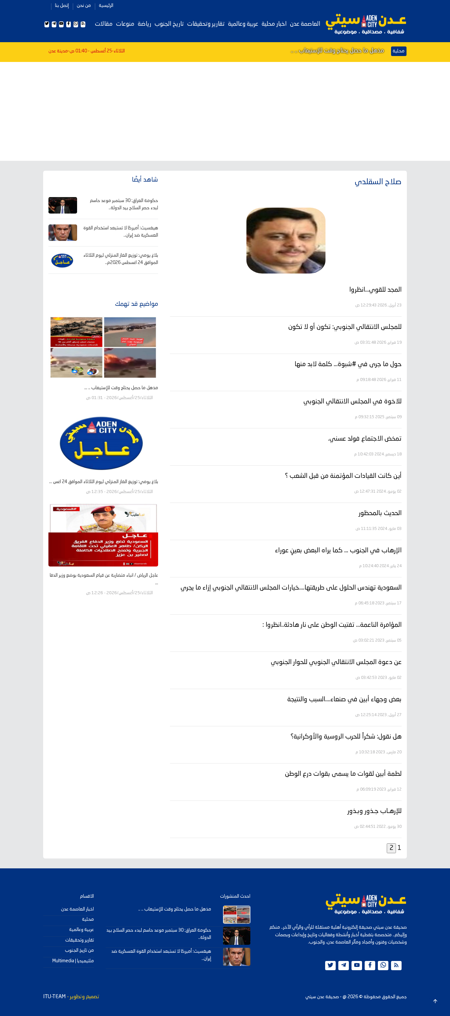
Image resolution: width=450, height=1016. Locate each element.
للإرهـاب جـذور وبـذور (375, 811)
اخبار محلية (274, 24)
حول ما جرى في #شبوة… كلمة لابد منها (348, 364)
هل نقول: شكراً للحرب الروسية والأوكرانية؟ (346, 737)
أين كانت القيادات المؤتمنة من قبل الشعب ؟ (343, 476)
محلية (88, 919)
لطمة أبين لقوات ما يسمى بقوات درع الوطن (343, 774)
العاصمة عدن (305, 24)
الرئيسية (106, 5)
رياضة (144, 24)
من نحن (84, 5)
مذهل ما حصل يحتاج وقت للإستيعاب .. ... (121, 388)
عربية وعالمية (243, 24)
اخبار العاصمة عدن (77, 909)
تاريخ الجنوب (169, 24)
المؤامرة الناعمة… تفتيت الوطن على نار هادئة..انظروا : (332, 625)
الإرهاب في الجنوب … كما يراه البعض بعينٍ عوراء (338, 550)
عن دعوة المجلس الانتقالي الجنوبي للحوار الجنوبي (336, 662)
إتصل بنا (62, 5)
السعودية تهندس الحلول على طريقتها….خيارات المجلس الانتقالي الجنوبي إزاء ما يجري (291, 588)
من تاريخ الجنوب (79, 950)
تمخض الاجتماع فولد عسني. (365, 439)
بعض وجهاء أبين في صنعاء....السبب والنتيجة (344, 699)
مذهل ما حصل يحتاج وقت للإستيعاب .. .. (337, 51)
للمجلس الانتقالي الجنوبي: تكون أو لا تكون (345, 327)
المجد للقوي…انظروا (375, 290)
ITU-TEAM (54, 997)
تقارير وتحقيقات (206, 24)
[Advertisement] (225, 111)
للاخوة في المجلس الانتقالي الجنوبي (352, 401)
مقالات (104, 24)
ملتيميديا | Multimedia (73, 961)
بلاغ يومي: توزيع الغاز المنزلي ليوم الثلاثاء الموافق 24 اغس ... (103, 481)
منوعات (125, 24)
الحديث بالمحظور (380, 513)
